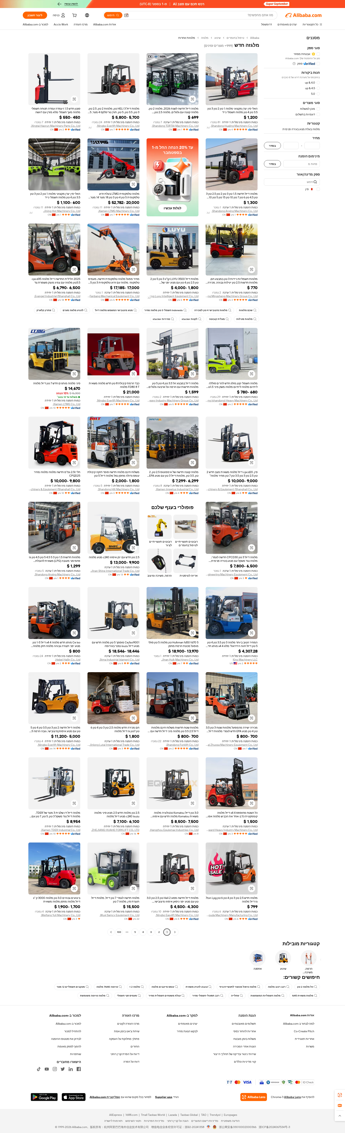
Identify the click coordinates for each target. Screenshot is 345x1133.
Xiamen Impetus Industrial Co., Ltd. (177, 489)
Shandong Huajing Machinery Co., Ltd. (234, 125)
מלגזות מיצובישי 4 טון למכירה (210, 310)
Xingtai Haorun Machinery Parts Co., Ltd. (55, 125)
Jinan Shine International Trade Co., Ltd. (114, 570)
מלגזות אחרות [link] (186, 37)
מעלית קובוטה (217, 319)
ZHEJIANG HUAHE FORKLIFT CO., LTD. (115, 830)
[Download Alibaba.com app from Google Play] (44, 1097)
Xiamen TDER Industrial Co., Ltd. (60, 830)
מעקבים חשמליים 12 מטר (71, 986)
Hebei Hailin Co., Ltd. (67, 659)
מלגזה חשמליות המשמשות (266, 995)
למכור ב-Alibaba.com (68, 1023)
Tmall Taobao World (153, 1114)
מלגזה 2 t (135, 986)
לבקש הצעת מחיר (187, 1031)
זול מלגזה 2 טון (305, 986)
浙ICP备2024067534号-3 (274, 1127)
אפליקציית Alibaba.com (105, 1097)
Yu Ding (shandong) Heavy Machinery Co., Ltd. (232, 400)
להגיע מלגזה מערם (73, 310)
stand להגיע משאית (197, 986)
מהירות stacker (161, 319)
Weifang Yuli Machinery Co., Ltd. (60, 915)
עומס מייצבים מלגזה (163, 986)
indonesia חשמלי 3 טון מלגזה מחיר (163, 310)
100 (119, 932)
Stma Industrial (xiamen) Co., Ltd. (119, 659)
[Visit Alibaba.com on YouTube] (46, 1069)
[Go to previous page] (174, 932)
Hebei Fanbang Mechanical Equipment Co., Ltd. (113, 296)
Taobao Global (189, 1114)
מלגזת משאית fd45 (302, 995)
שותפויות (75, 1054)
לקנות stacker (189, 319)
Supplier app (163, 1097)
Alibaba (254, 37)
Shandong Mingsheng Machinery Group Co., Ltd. (232, 296)
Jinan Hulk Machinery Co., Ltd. (179, 659)
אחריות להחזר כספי (244, 1031)
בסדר (272, 145)
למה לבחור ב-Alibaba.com (298, 1023)
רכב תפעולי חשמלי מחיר (205, 995)
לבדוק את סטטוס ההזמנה (66, 1038)
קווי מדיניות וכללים (245, 1061)
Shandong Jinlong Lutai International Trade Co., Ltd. (113, 744)
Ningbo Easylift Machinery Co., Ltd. (177, 915)
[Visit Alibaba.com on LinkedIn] (70, 1069)
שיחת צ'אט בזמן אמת (126, 1031)
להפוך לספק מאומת (69, 1046)
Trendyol (215, 1114)
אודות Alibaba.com (302, 1015)
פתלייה (235, 995)
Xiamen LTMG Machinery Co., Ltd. (118, 211)
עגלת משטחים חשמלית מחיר (165, 995)
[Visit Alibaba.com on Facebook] (78, 1069)
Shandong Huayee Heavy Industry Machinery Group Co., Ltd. (172, 400)
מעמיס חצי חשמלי (127, 995)
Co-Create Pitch (304, 1031)
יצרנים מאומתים (188, 1023)
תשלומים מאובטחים (244, 1023)
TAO (203, 1114)
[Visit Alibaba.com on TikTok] (38, 1069)
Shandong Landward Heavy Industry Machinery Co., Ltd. (232, 830)
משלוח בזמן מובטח (244, 1038)
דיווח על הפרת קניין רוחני (124, 1054)
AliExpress (115, 1114)
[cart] (74, 15)
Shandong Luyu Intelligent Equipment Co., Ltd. (172, 296)
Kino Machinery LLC (245, 659)
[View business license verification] (208, 1127)
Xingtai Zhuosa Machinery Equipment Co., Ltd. (232, 744)
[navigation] (292, 485)
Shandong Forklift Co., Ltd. (182, 744)
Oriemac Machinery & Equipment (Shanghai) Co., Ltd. (232, 489)
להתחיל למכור (72, 1031)
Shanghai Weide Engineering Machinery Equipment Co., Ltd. (232, 574)
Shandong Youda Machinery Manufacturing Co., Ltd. (232, 915)
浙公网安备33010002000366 (237, 1127)
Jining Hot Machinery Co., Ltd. (61, 211)
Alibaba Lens (292, 1097)
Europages (230, 1114)
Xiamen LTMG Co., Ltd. (66, 404)
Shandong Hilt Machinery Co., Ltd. (118, 489)
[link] (340, 1095)
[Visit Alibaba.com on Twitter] (62, 1069)
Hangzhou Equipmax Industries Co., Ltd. (174, 830)
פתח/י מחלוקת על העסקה (124, 1038)
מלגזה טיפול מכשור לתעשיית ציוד (237, 986)
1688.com (131, 1114)
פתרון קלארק (44, 310)
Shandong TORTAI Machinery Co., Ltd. (175, 125)
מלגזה (204, 37)
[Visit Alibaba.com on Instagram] (54, 1069)
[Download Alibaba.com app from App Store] (74, 1097)
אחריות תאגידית (304, 1038)
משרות (310, 1046)
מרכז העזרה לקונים (128, 1023)
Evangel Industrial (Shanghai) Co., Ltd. (57, 296)
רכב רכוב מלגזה (277, 986)
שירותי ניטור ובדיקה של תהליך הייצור (234, 1054)
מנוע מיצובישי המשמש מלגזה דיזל (114, 310)
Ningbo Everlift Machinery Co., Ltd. (118, 125)
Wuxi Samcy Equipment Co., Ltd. (119, 915)
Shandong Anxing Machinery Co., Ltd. (235, 211)
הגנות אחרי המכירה (244, 1046)
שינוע (217, 37)
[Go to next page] (111, 932)
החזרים (135, 1046)
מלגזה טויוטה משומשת (92, 995)
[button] (126, 15)
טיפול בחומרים (235, 37)
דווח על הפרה (131, 1061)
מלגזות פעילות (244, 319)
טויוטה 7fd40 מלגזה (107, 986)
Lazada (172, 1114)
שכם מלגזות (246, 310)
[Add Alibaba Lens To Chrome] (253, 1097)
